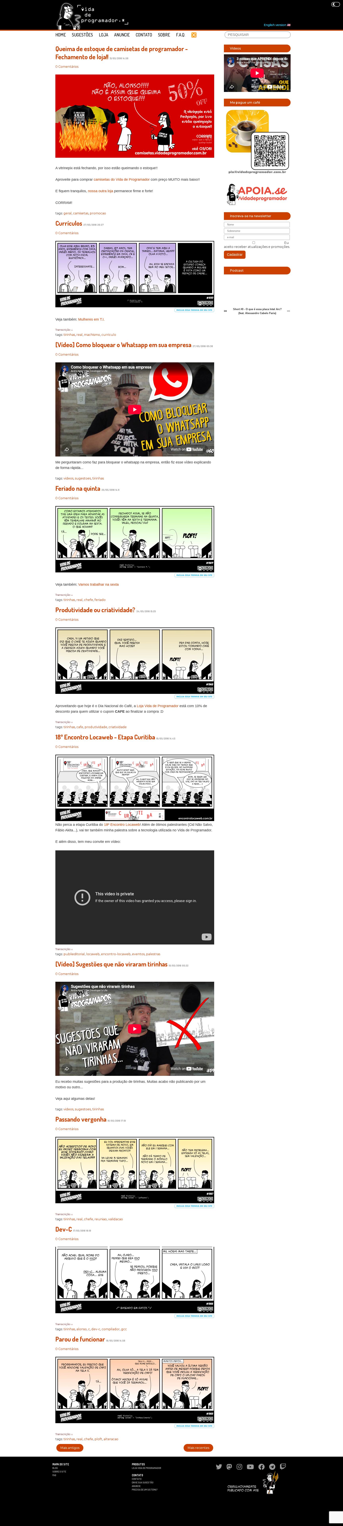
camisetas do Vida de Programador (122, 179)
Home (60, 34)
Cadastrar (235, 255)
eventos (138, 954)
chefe (88, 600)
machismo (92, 335)
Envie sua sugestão (142, 1482)
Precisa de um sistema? (145, 1489)
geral (68, 213)
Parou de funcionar (80, 1339)
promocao (98, 213)
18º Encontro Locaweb (122, 825)
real (79, 335)
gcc (124, 1329)
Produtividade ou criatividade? (95, 610)
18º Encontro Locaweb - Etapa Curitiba (105, 737)
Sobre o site (59, 1471)
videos (68, 478)
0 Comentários (66, 67)
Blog (55, 1468)
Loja (103, 34)
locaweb (93, 954)
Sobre (164, 34)
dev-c (95, 1329)
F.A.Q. (180, 34)
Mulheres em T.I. (91, 319)
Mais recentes (198, 1448)
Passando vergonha (80, 1119)
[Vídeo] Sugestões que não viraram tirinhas (111, 964)
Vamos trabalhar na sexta (98, 584)
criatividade (118, 727)
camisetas (80, 213)
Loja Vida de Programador (157, 706)
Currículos (68, 223)
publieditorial (74, 954)
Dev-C (63, 1229)
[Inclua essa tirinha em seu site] (194, 311)
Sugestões (82, 34)
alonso (81, 1329)
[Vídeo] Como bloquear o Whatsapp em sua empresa (123, 345)
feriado (100, 600)
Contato (144, 34)
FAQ (54, 1475)
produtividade (96, 727)
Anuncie (122, 34)
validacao (115, 1219)
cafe (79, 727)
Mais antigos (69, 1448)
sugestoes (83, 478)
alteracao (111, 1439)
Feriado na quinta (77, 488)
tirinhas (69, 335)
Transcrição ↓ (64, 329)
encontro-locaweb (116, 954)
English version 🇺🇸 (277, 25)
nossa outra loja (100, 191)
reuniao (100, 1219)
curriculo (108, 335)
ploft (98, 1439)
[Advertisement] (218, 12)
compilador (111, 1329)
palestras (153, 954)
